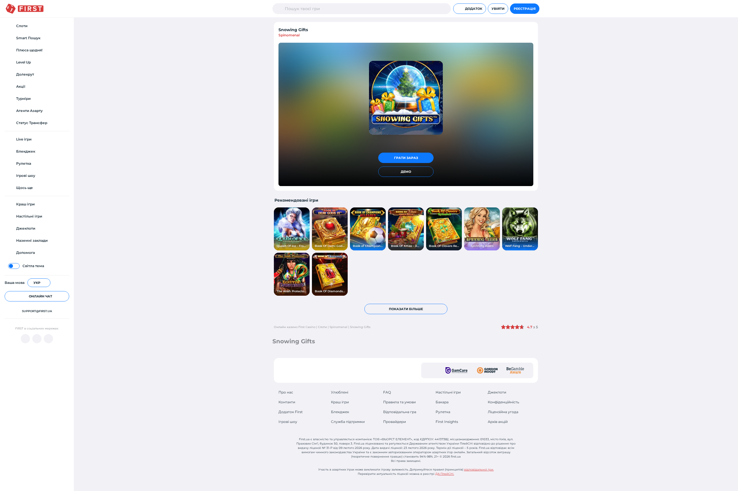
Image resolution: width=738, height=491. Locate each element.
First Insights (447, 421)
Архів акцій (498, 421)
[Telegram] (37, 338)
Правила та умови (399, 402)
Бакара (442, 402)
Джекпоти (497, 392)
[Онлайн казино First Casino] (25, 9)
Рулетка (443, 412)
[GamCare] (456, 370)
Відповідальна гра (399, 412)
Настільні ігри (448, 392)
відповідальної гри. (479, 469)
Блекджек (340, 412)
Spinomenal (289, 35)
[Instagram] (48, 338)
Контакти (286, 402)
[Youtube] (25, 338)
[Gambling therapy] (487, 370)
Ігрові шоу (287, 421)
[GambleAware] (515, 370)
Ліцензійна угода (503, 412)
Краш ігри (340, 402)
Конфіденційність (503, 402)
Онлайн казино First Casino (294, 327)
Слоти (322, 327)
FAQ (387, 392)
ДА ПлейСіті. (444, 474)
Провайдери (394, 421)
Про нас (285, 392)
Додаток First (290, 412)
